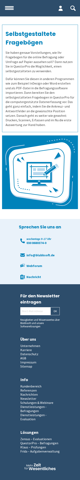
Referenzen (28, 390)
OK (55, 311)
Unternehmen (30, 346)
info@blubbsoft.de (40, 255)
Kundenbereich (30, 386)
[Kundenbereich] (60, 8)
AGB (23, 358)
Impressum (28, 362)
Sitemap (26, 366)
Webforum (34, 266)
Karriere (26, 350)
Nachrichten (29, 394)
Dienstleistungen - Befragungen (33, 409)
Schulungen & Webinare (36, 403)
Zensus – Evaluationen (36, 439)
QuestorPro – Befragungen (39, 443)
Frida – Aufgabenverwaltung (40, 451)
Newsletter (28, 398)
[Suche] (73, 8)
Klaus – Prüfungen (33, 447)
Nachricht (33, 277)
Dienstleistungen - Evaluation (33, 417)
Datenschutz (29, 354)
